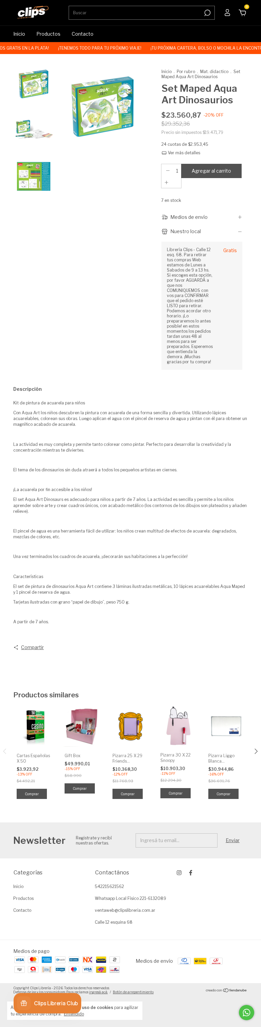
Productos (48, 34)
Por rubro (186, 71)
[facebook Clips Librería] (190, 872)
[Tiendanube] (226, 991)
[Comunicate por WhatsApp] (246, 1012)
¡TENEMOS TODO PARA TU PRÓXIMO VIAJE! (91, 48)
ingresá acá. (98, 992)
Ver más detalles (183, 152)
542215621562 (109, 886)
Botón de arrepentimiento (133, 992)
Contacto (82, 34)
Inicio (19, 34)
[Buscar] (207, 13)
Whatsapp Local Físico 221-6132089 (130, 898)
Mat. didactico (214, 71)
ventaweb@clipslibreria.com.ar (125, 910)
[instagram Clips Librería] (179, 872)
